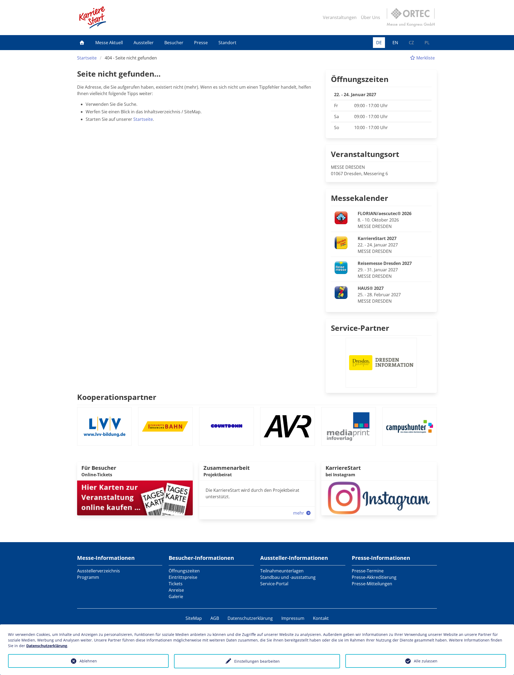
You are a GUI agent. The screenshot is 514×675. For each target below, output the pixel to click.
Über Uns (370, 17)
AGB (214, 618)
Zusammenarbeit (226, 467)
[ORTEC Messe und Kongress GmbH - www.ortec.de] (410, 17)
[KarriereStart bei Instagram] (379, 497)
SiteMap (194, 618)
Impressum (292, 618)
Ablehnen (88, 660)
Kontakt (321, 618)
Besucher (173, 43)
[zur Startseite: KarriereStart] (92, 17)
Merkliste (425, 58)
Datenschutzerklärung (250, 618)
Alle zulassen (425, 660)
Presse (201, 43)
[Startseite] (82, 42)
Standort (227, 43)
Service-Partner (360, 328)
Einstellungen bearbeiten (257, 661)
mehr (299, 513)
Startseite (87, 58)
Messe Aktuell (109, 43)
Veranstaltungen (340, 17)
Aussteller (144, 43)
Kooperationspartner (116, 397)
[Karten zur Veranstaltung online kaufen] (135, 497)
